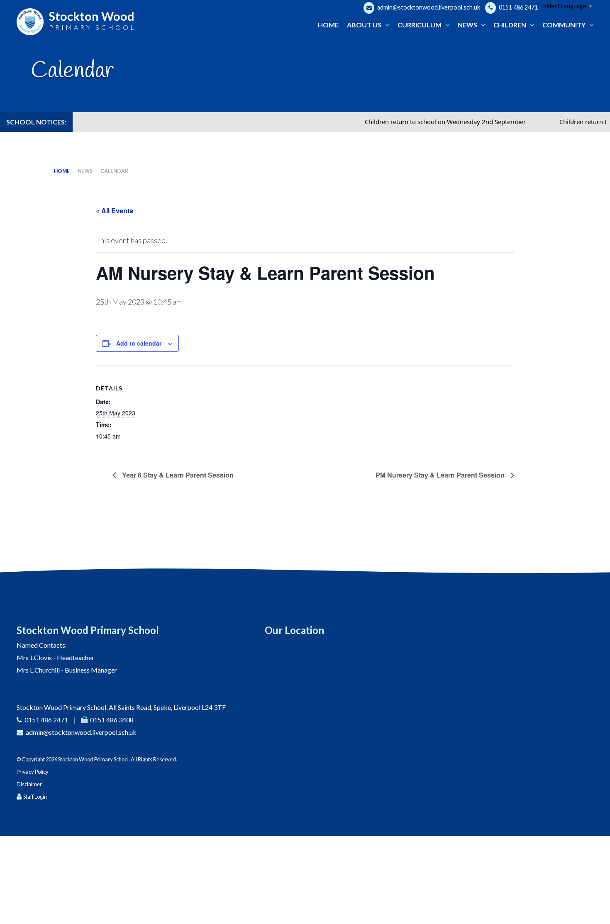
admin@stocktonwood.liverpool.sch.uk (428, 7)
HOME (62, 171)
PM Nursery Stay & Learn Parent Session (441, 475)
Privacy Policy (33, 771)
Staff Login (35, 796)
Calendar (114, 171)
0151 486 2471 (518, 7)
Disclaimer (29, 784)
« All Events (114, 210)
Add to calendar (138, 343)
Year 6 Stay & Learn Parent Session (177, 475)
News (85, 171)
